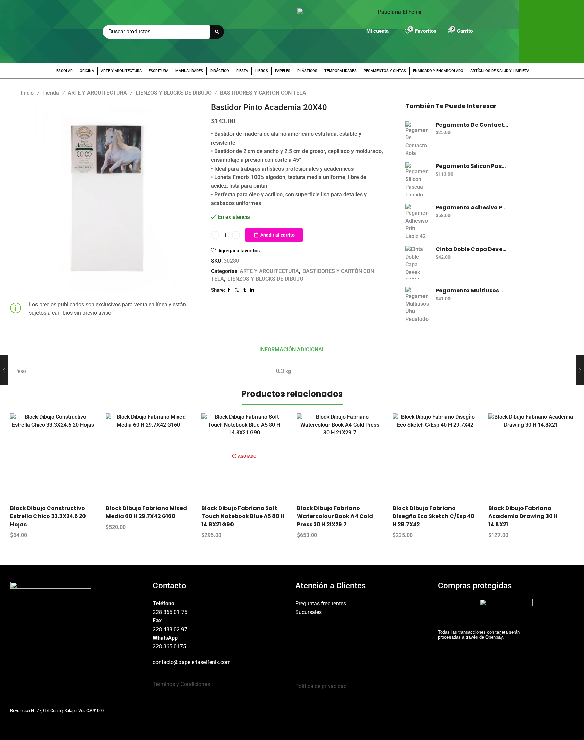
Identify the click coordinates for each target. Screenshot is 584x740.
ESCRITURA (158, 71)
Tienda (50, 93)
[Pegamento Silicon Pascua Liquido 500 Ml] (417, 179)
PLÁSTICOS (307, 71)
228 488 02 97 (170, 629)
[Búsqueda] (217, 32)
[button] (420, 32)
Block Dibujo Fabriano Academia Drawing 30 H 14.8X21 (523, 516)
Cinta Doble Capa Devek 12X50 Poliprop (472, 249)
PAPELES (282, 71)
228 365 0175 (169, 646)
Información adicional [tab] (292, 349)
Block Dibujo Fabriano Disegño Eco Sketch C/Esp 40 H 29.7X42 (433, 516)
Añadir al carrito (277, 235)
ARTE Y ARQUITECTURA (121, 71)
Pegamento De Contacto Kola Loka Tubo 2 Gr (472, 125)
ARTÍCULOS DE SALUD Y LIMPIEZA (499, 71)
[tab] (292, 350)
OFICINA (87, 71)
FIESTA (242, 71)
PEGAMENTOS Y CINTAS (385, 71)
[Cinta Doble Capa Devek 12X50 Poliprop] (417, 262)
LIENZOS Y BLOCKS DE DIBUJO (174, 93)
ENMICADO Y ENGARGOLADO (438, 71)
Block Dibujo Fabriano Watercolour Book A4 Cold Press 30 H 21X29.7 (335, 516)
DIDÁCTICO (219, 71)
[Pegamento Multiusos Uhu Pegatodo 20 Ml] (417, 304)
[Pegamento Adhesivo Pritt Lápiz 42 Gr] (417, 221)
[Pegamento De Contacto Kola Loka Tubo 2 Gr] (417, 138)
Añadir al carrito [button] (59, 459)
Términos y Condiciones (181, 684)
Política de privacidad (321, 686)
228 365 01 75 (170, 612)
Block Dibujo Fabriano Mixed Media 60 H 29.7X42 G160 (146, 512)
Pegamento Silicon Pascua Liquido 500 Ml (472, 166)
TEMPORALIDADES (340, 71)
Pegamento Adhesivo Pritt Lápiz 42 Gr (472, 207)
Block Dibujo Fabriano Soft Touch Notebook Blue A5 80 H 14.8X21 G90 (243, 516)
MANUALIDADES (189, 71)
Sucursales (308, 612)
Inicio (27, 93)
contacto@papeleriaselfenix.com (192, 662)
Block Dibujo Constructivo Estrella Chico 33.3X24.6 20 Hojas (48, 516)
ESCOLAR (64, 71)
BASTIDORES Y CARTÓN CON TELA (263, 93)
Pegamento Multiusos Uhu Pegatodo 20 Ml (472, 291)
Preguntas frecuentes (320, 603)
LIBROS (261, 71)
